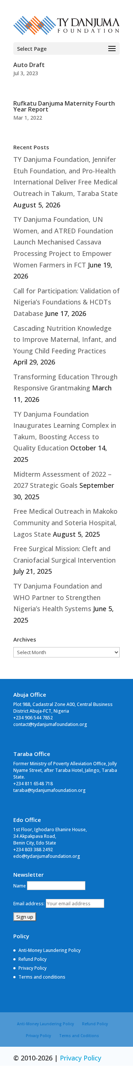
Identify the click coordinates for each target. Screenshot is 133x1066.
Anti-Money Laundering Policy (49, 950)
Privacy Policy (32, 968)
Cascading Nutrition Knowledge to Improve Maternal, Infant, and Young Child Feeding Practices (64, 339)
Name (19, 886)
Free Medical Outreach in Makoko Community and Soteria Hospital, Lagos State (65, 522)
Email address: (29, 903)
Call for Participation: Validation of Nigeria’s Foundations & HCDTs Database (66, 302)
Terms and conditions (41, 977)
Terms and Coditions (79, 1035)
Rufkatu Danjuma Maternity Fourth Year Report (64, 106)
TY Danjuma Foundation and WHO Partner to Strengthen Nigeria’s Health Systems (57, 597)
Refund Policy (32, 959)
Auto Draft (29, 65)
